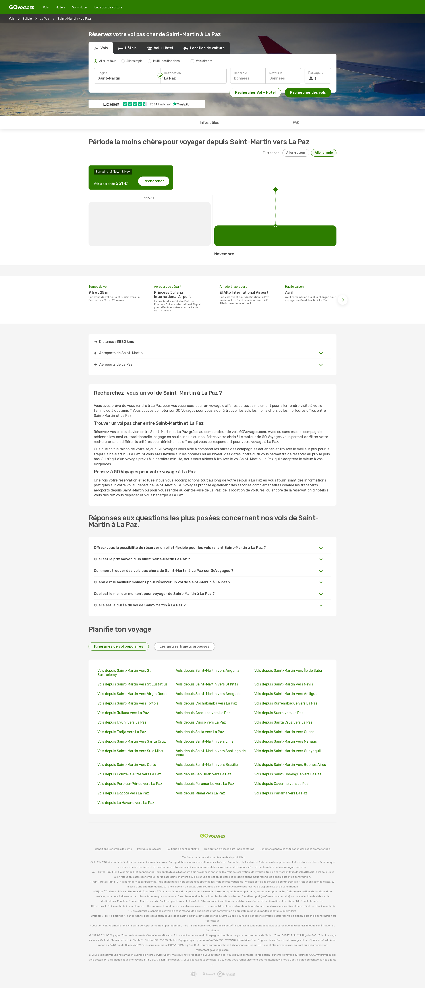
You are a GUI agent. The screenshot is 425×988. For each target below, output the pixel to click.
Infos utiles (209, 122)
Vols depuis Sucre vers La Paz (278, 713)
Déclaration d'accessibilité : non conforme (229, 849)
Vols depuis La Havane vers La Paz (125, 803)
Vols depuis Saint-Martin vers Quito (126, 765)
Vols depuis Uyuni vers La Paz (122, 722)
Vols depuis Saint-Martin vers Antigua (285, 694)
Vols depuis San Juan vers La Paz (203, 774)
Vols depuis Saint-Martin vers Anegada (208, 694)
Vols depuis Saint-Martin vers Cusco (284, 732)
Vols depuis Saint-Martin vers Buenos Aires (290, 765)
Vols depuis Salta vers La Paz (200, 732)
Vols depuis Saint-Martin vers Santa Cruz (131, 741)
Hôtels (60, 7)
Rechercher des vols (308, 92)
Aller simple (324, 153)
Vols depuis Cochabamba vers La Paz (206, 703)
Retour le (275, 73)
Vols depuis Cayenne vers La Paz (281, 784)
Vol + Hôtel (79, 7)
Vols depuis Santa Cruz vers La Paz (283, 722)
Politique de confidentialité (183, 849)
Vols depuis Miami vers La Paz (200, 793)
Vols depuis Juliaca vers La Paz (123, 713)
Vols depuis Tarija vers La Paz (121, 732)
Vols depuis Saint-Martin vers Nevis (283, 684)
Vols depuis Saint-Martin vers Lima (205, 741)
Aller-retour (295, 153)
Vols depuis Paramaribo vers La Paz (205, 784)
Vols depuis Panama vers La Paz (280, 793)
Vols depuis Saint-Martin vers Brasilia (207, 765)
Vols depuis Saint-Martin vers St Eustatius (132, 684)
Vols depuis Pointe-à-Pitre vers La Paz (129, 774)
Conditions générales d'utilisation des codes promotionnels (295, 849)
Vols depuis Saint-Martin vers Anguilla (207, 670)
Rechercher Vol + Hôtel (255, 92)
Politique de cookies (149, 849)
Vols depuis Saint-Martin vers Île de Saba (288, 670)
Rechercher (153, 181)
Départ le (240, 73)
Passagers (315, 73)
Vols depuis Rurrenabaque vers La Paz (285, 703)
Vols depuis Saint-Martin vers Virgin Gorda (132, 694)
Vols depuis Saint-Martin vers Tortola (127, 703)
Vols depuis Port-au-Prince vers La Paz (129, 784)
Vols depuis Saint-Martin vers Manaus (285, 741)
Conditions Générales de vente (113, 849)
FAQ (296, 122)
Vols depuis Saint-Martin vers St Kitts (207, 684)
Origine (102, 73)
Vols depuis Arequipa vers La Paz (203, 713)
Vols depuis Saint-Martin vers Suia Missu (130, 751)
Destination (172, 73)
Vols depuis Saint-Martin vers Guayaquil (287, 751)
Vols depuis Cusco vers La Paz (201, 722)
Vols (46, 7)
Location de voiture (108, 7)
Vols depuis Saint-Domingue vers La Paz (287, 774)
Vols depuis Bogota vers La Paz (123, 793)
